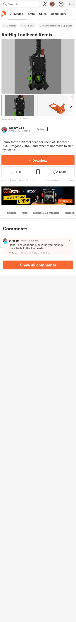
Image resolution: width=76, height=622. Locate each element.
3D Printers (28, 25)
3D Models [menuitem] (16, 13)
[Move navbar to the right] (72, 13)
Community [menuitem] (58, 13)
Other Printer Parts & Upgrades (57, 25)
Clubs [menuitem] (42, 13)
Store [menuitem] (31, 13)
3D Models (10, 25)
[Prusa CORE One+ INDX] (38, 195)
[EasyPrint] (45, 4)
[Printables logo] (3, 14)
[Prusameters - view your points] (52, 4)
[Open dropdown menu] (71, 34)
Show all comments (38, 265)
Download (40, 160)
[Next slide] (71, 105)
